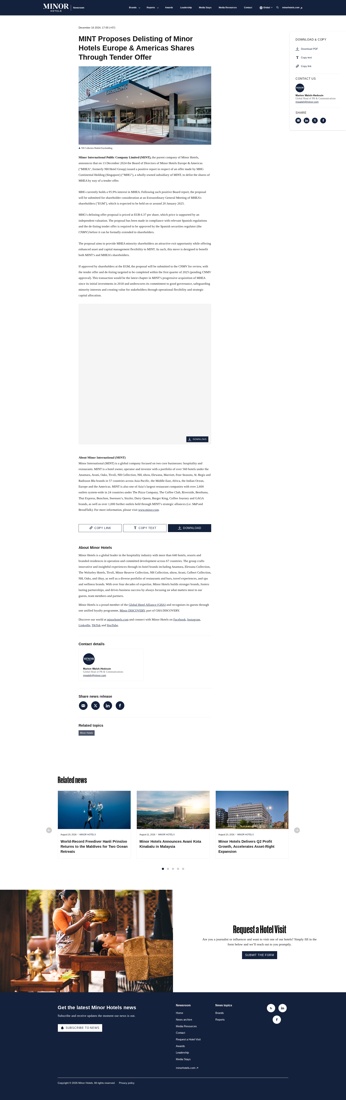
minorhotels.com (291, 7)
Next (297, 830)
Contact (248, 7)
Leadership (186, 7)
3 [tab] (173, 869)
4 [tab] (178, 869)
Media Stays (205, 7)
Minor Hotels (86, 733)
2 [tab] (168, 869)
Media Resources (228, 7)
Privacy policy (126, 1082)
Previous (49, 830)
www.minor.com (148, 510)
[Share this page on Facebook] (120, 705)
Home (179, 1012)
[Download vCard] (137, 655)
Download (200, 439)
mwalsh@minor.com (94, 675)
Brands (133, 7)
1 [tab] (163, 869)
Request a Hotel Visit (188, 1039)
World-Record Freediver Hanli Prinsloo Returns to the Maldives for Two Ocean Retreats (94, 846)
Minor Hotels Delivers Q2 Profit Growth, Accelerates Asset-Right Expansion (246, 846)
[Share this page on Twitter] (95, 705)
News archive (184, 1019)
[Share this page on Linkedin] (107, 705)
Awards (169, 7)
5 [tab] (183, 869)
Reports (151, 7)
